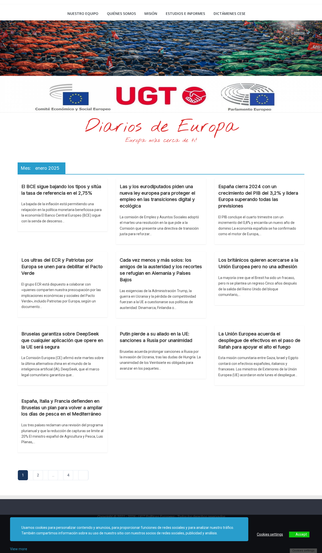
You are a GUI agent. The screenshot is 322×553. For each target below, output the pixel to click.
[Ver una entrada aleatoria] (298, 13)
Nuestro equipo (82, 13)
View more (18, 549)
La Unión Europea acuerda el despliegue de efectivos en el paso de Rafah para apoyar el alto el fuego (259, 340)
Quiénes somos (121, 13)
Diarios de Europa (161, 127)
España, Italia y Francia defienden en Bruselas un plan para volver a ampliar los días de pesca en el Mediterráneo (62, 407)
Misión (150, 13)
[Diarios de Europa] (24, 14)
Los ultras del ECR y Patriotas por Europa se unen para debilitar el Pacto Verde (62, 266)
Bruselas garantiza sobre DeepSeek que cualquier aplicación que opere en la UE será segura (62, 340)
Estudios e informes (185, 13)
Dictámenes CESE (230, 13)
